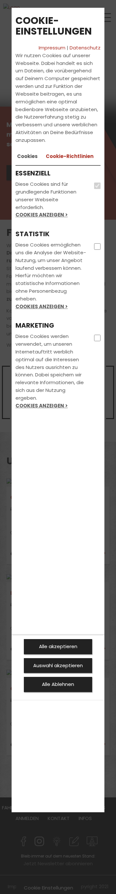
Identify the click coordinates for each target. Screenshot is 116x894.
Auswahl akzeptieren (58, 665)
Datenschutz (85, 47)
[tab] (27, 156)
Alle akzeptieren (58, 646)
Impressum (52, 47)
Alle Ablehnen (58, 684)
